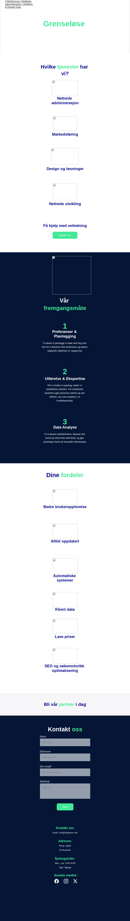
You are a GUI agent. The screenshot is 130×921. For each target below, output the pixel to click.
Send (65, 807)
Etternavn (45, 751)
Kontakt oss (65, 235)
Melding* (45, 781)
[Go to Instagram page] (67, 881)
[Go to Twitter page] (75, 881)
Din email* (46, 766)
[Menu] (123, 5)
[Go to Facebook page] (58, 881)
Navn (43, 736)
